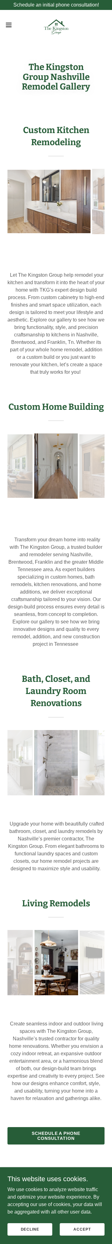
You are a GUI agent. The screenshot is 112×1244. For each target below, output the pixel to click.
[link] (56, 24)
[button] (10, 25)
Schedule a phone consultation (56, 1136)
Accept (82, 1229)
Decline (30, 1229)
